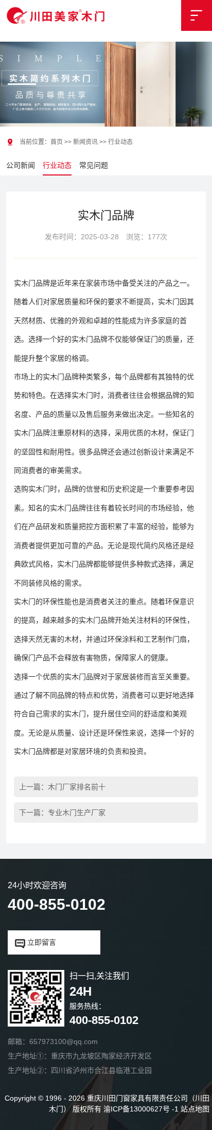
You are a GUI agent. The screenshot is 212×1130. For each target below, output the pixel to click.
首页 (56, 142)
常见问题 (93, 165)
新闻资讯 (85, 142)
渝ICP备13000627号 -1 (141, 1109)
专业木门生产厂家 (76, 812)
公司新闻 (20, 165)
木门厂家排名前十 (76, 787)
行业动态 (57, 165)
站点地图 (195, 1109)
